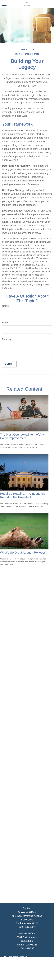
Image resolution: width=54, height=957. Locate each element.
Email (5, 322)
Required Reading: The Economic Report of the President (22, 495)
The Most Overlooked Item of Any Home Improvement (22, 436)
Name (5, 306)
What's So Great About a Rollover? (23, 552)
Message (7, 339)
